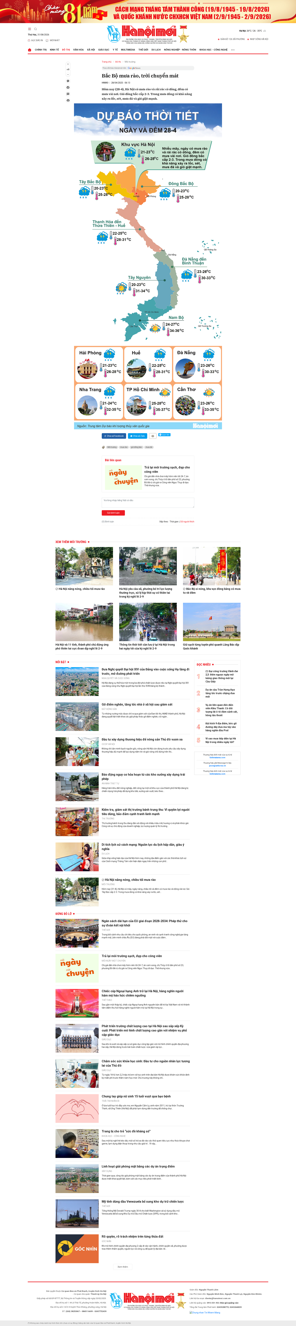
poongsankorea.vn (217, 766)
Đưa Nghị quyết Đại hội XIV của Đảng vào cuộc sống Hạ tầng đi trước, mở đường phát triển (145, 671)
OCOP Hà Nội (108, 744)
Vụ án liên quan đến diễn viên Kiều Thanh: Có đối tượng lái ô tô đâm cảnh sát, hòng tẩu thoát (222, 710)
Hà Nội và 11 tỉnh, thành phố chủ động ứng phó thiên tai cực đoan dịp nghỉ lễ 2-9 (82, 646)
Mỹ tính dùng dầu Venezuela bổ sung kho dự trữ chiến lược (143, 1201)
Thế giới (143, 49)
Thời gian (174, 521)
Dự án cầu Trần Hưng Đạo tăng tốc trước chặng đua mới (220, 693)
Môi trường (130, 62)
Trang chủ (106, 62)
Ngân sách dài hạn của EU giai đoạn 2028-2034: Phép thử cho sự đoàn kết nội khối (144, 923)
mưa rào (123, 447)
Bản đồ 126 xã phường (233, 39)
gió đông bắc (136, 447)
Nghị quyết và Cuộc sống (116, 678)
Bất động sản (109, 709)
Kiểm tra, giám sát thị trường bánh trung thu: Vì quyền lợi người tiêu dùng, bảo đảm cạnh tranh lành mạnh (145, 812)
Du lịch (156, 49)
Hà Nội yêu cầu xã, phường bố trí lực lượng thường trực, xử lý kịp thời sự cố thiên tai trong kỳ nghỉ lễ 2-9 (145, 592)
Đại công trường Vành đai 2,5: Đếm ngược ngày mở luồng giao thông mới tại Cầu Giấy (222, 676)
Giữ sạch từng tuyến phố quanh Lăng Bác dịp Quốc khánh (211, 646)
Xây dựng (107, 1171)
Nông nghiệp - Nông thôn (180, 49)
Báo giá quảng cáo (229, 1303)
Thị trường (108, 818)
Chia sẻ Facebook (115, 436)
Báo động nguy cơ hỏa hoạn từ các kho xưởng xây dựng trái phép (143, 777)
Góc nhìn (106, 1241)
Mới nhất (55, 40)
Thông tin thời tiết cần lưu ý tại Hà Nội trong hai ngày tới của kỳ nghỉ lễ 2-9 (147, 646)
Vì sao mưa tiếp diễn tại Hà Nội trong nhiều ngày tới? (221, 740)
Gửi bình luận (113, 513)
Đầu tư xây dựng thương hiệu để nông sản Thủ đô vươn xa (142, 739)
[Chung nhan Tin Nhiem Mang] (205, 1312)
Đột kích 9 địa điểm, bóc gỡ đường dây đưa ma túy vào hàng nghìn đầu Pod (221, 727)
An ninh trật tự (110, 783)
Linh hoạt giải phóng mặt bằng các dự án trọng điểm (138, 1166)
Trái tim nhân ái (110, 1101)
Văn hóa (78, 49)
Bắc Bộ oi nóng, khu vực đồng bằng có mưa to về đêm (211, 590)
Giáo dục (103, 49)
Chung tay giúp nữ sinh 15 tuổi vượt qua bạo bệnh (136, 1096)
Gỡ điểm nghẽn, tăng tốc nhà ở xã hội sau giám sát (137, 704)
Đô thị (66, 49)
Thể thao (107, 1000)
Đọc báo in (37, 40)
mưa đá (149, 447)
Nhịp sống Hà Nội (259, 39)
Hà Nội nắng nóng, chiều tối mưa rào (82, 588)
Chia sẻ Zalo (139, 436)
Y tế (115, 49)
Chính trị (41, 49)
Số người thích (187, 521)
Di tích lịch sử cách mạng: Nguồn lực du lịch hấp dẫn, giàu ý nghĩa (143, 847)
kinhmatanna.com (217, 758)
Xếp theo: (164, 521)
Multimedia (128, 49)
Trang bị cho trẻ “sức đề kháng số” (126, 1131)
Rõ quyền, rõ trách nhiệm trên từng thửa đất (132, 1236)
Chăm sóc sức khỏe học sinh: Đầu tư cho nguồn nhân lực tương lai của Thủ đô (146, 1063)
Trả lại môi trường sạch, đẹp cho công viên (167, 470)
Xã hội (91, 49)
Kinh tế (54, 49)
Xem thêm (123, 1267)
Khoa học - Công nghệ (213, 49)
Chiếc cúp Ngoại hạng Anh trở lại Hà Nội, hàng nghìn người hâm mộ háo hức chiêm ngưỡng (142, 993)
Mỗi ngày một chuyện (113, 961)
